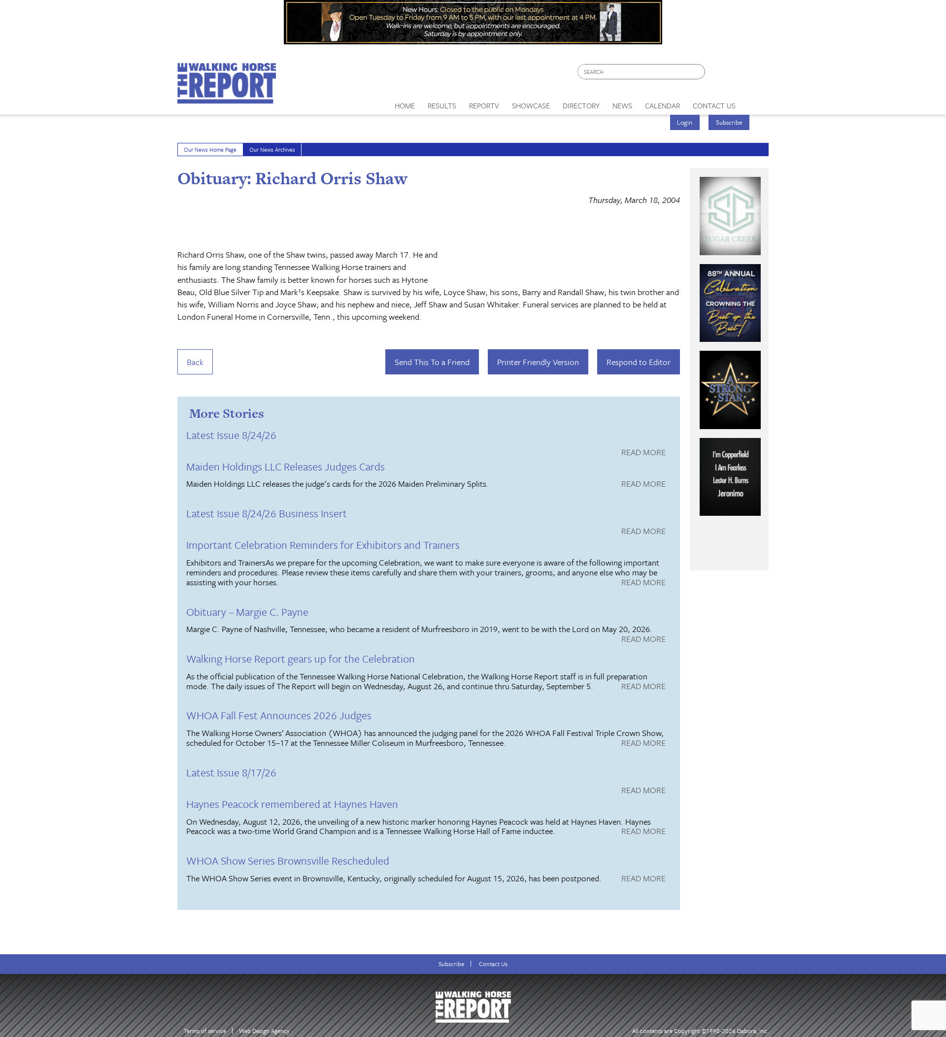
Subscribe (729, 122)
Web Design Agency (264, 1031)
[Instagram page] (755, 74)
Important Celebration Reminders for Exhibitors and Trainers (323, 544)
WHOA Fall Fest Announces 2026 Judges (279, 715)
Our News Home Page (210, 149)
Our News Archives (272, 149)
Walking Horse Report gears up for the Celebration (300, 658)
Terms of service (205, 1031)
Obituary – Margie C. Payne (247, 611)
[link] (405, 103)
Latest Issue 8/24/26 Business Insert (266, 513)
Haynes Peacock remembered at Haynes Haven (292, 803)
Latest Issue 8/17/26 (231, 772)
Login (684, 122)
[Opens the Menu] (755, 102)
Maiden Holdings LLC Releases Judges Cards (285, 466)
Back (195, 362)
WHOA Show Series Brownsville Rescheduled (287, 860)
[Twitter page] (736, 74)
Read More (643, 452)
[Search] (698, 72)
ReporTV (484, 105)
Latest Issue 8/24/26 (231, 434)
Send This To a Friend (432, 362)
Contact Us (493, 964)
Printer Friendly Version (538, 362)
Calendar (662, 105)
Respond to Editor (639, 362)
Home (405, 105)
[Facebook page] (717, 74)
